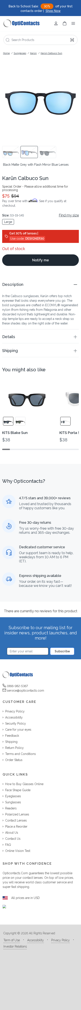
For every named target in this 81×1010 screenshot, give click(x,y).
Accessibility (35, 940)
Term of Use (11, 940)
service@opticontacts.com (25, 690)
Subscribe (62, 651)
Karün (33, 53)
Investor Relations (15, 946)
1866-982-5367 (17, 686)
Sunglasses (20, 53)
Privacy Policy (60, 940)
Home (6, 53)
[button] (40, 284)
